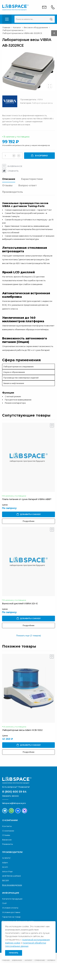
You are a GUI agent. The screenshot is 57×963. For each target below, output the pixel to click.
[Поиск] (51, 19)
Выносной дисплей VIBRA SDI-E (20, 603)
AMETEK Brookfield (11, 876)
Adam (5, 862)
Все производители (12, 885)
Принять (13, 953)
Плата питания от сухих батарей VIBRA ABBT (26, 499)
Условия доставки (11, 912)
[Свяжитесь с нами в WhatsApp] (11, 810)
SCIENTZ (6, 858)
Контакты (7, 826)
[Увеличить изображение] (50, 86)
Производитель (12, 192)
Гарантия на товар (11, 917)
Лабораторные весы (42, 103)
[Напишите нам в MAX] (24, 810)
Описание (8, 179)
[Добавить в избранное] (52, 426)
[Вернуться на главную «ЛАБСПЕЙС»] (28, 780)
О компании (8, 831)
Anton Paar (7, 871)
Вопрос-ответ (27, 185)
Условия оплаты (10, 908)
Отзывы (7, 185)
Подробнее (28, 521)
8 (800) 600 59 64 (14, 791)
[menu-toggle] (7, 19)
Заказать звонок (10, 796)
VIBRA (40, 99)
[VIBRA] (11, 102)
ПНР (4, 903)
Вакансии (7, 839)
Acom (5, 867)
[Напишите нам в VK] (17, 810)
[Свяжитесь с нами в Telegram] (4, 810)
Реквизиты (7, 844)
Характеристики (32, 179)
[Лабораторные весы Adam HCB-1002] (28, 688)
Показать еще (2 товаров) (28, 635)
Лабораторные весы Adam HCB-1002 (22, 730)
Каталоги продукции (12, 899)
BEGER (5, 880)
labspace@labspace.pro (14, 803)
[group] (28, 70)
